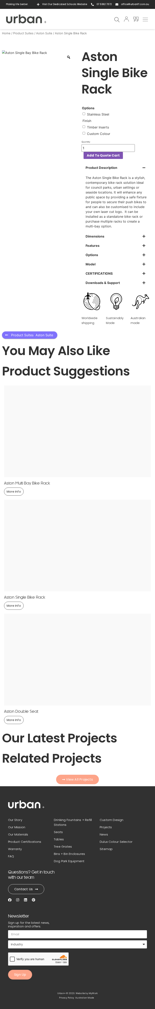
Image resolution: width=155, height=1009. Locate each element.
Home (6, 33)
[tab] (116, 197)
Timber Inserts (98, 127)
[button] (145, 19)
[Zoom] (68, 57)
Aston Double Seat (21, 712)
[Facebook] (10, 900)
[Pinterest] (33, 900)
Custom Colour (98, 134)
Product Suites (23, 33)
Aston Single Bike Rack (24, 597)
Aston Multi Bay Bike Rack (27, 483)
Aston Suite (44, 33)
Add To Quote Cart (103, 155)
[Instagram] (17, 900)
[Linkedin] (25, 900)
